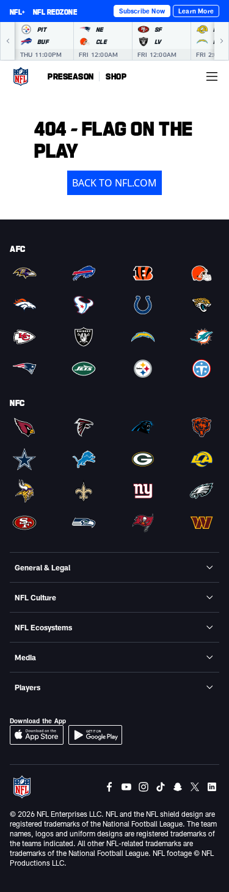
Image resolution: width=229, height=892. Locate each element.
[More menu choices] (212, 76)
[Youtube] (126, 787)
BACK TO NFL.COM (114, 183)
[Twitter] (194, 787)
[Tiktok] (160, 787)
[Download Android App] (95, 735)
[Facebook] (109, 787)
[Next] (221, 41)
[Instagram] (143, 787)
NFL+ (18, 11)
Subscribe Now (142, 11)
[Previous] (7, 41)
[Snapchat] (177, 787)
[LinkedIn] (212, 787)
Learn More (196, 11)
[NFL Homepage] (21, 76)
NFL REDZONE (55, 11)
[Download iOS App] (37, 735)
